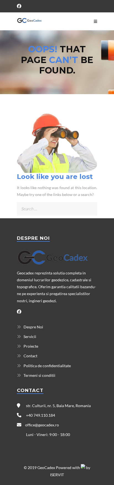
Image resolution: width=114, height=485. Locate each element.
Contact (30, 355)
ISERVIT (57, 474)
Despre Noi (33, 327)
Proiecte (31, 346)
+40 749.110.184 (40, 415)
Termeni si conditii (39, 375)
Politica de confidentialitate (47, 365)
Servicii (30, 336)
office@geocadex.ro (42, 425)
